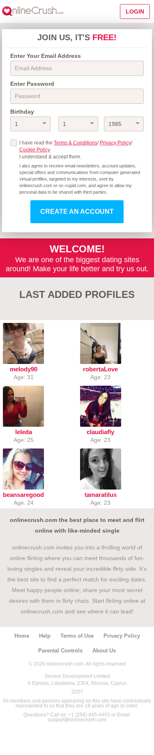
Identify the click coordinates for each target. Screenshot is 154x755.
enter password (32, 84)
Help (45, 636)
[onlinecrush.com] (33, 11)
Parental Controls (60, 650)
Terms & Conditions (75, 143)
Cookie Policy (34, 150)
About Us (104, 650)
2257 (77, 692)
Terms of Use (77, 636)
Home (21, 636)
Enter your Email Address (45, 56)
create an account (77, 211)
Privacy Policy (115, 143)
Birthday (22, 111)
